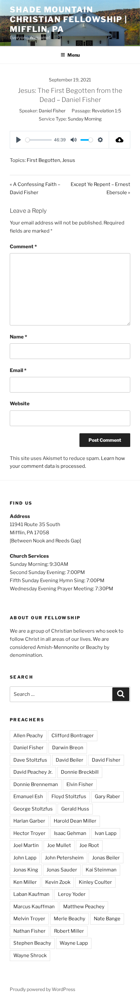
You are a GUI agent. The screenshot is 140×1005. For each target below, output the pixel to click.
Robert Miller (69, 931)
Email (18, 370)
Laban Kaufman (31, 894)
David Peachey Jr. (32, 772)
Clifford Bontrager (72, 736)
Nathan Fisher (29, 931)
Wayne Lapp (74, 943)
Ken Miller (25, 882)
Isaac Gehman (70, 833)
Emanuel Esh (28, 796)
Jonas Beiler (106, 858)
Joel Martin (26, 845)
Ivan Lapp (106, 833)
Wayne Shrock (30, 955)
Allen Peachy (28, 736)
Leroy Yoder (72, 894)
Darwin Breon (67, 748)
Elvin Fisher (79, 784)
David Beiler (69, 760)
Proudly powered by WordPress (42, 989)
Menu (73, 55)
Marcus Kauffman (34, 907)
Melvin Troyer (29, 919)
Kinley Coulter (95, 882)
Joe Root (89, 845)
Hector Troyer (29, 833)
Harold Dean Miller (75, 821)
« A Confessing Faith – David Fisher (35, 188)
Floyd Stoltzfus (68, 796)
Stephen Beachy (32, 943)
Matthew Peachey (84, 907)
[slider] (38, 140)
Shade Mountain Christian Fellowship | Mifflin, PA (68, 19)
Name (18, 337)
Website (20, 404)
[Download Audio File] (119, 140)
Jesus (68, 160)
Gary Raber (107, 796)
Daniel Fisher (52, 110)
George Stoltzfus (33, 809)
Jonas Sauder (62, 870)
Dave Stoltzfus (30, 760)
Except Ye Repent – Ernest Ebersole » (100, 188)
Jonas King (25, 870)
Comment (23, 247)
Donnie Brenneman (35, 784)
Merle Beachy (69, 919)
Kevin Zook (57, 882)
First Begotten (43, 160)
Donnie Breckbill (80, 772)
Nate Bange (107, 919)
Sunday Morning (85, 119)
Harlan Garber (29, 821)
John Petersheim (64, 858)
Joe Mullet (59, 845)
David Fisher (106, 760)
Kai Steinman (101, 870)
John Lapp (24, 858)
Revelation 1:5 (106, 110)
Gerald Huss (75, 809)
